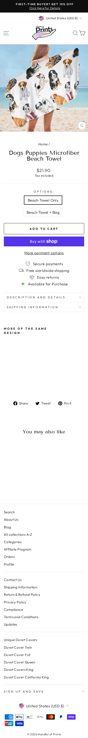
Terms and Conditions (21, 617)
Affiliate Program (17, 549)
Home (43, 144)
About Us (11, 519)
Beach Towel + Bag (43, 212)
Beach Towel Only (43, 200)
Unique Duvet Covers (20, 640)
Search (9, 512)
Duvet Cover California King (26, 677)
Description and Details (36, 297)
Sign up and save (24, 691)
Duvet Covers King (18, 669)
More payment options (44, 252)
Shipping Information (20, 587)
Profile (9, 564)
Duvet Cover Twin (18, 647)
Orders (9, 557)
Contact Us (12, 580)
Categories (12, 542)
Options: (44, 191)
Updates (10, 624)
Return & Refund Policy (22, 594)
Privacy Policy (15, 602)
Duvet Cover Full (17, 655)
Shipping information (32, 307)
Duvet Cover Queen (19, 662)
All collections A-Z (18, 534)
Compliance (13, 609)
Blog (7, 527)
